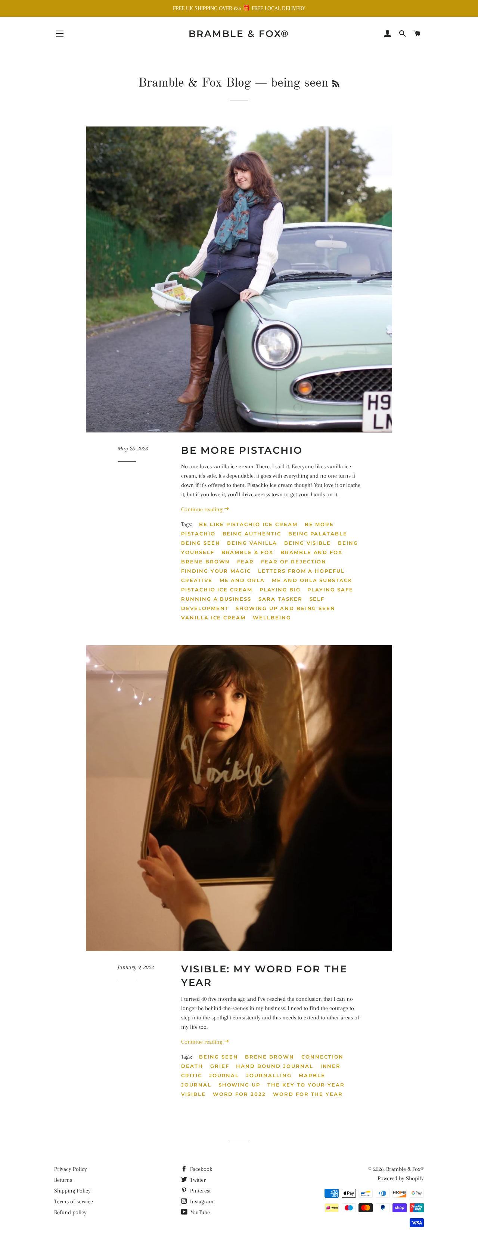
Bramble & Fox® (239, 33)
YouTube (199, 1212)
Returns (63, 1179)
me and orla (242, 580)
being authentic (252, 534)
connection (322, 1057)
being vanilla (252, 543)
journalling (268, 1075)
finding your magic (216, 571)
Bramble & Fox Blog (194, 83)
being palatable (317, 534)
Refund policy (70, 1212)
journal (224, 1075)
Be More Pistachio (241, 450)
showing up (239, 1085)
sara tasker (280, 599)
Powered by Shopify (401, 1178)
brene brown (205, 562)
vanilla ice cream (213, 618)
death (192, 1066)
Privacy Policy (70, 1169)
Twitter (197, 1179)
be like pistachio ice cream (248, 524)
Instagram (201, 1201)
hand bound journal (274, 1066)
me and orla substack (312, 580)
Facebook (200, 1169)
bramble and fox (311, 552)
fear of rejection (293, 562)
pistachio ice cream (216, 590)
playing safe (330, 590)
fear (245, 562)
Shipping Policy (72, 1190)
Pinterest (200, 1190)
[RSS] (336, 84)
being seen (200, 543)
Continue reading (202, 509)
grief (219, 1066)
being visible (307, 543)
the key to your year (306, 1085)
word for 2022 (239, 1094)
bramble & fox (247, 552)
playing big (280, 590)
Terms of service (73, 1201)
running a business (216, 599)
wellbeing (272, 618)
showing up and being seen (285, 608)
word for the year (308, 1094)
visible (193, 1094)
